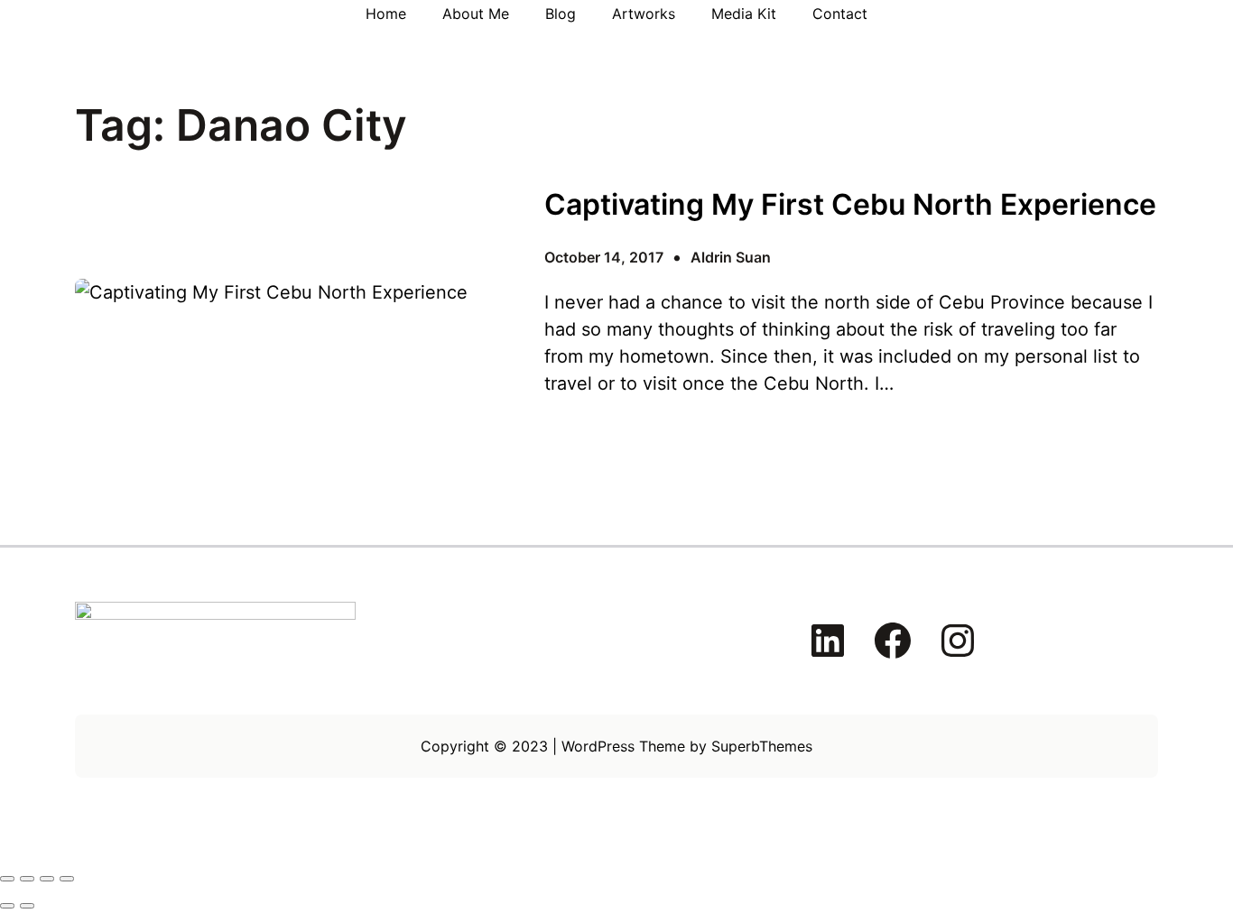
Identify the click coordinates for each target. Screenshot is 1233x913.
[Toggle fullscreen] (27, 878)
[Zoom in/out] (7, 878)
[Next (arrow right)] (27, 905)
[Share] (47, 878)
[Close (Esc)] (67, 878)
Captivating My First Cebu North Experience (850, 205)
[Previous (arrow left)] (7, 905)
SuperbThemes (761, 746)
